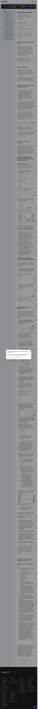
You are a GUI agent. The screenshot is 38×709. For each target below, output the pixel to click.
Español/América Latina (17, 357)
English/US (9, 357)
